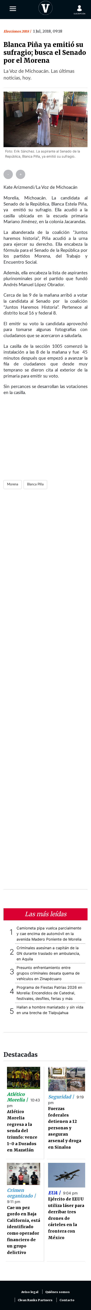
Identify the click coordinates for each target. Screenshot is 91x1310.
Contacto (67, 1300)
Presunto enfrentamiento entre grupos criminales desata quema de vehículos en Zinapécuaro (48, 973)
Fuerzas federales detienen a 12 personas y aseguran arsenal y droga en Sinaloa (64, 1128)
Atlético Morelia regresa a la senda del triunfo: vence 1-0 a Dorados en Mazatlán (22, 1131)
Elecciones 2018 (17, 31)
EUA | (55, 1193)
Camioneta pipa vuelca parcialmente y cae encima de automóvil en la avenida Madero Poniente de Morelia (49, 934)
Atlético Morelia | (18, 1097)
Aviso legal (29, 1291)
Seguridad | (61, 1097)
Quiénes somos (57, 1291)
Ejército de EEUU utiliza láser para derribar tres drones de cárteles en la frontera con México (66, 1218)
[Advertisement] (46, 692)
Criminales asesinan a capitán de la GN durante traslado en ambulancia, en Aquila (48, 953)
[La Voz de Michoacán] (45, 7)
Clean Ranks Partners (35, 1300)
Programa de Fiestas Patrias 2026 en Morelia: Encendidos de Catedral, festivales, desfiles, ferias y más (49, 993)
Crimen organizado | (21, 1193)
